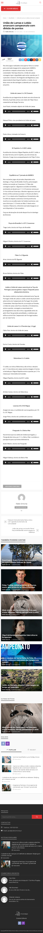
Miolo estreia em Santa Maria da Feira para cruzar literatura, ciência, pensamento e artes (20, 611)
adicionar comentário (12, 486)
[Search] (40, 2)
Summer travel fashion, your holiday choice (26, 757)
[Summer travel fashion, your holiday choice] (6, 759)
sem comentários (30, 31)
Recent (33, 750)
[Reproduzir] (6, 111)
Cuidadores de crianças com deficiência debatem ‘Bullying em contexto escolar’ (20, 778)
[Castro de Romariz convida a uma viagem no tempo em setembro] (21, 680)
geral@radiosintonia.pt (15, 831)
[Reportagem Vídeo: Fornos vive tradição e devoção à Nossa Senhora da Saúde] (21, 555)
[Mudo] (32, 111)
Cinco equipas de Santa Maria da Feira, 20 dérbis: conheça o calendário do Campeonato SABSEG (20, 660)
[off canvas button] (2, 2)
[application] (21, 111)
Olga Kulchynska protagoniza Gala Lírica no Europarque (19, 636)
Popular (12, 750)
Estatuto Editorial (21, 918)
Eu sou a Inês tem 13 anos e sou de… (19, 890)
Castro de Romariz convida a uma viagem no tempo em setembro (20, 686)
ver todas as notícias (21, 507)
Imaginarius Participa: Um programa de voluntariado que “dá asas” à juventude (25, 786)
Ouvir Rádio (12, 8)
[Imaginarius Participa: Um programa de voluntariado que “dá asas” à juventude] (6, 787)
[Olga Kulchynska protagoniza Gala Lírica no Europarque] (21, 630)
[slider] (36, 111)
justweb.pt (39, 930)
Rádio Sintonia (10, 31)
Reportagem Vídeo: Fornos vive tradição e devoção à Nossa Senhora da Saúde (19, 561)
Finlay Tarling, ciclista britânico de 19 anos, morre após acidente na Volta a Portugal (19, 586)
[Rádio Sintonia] (21, 913)
